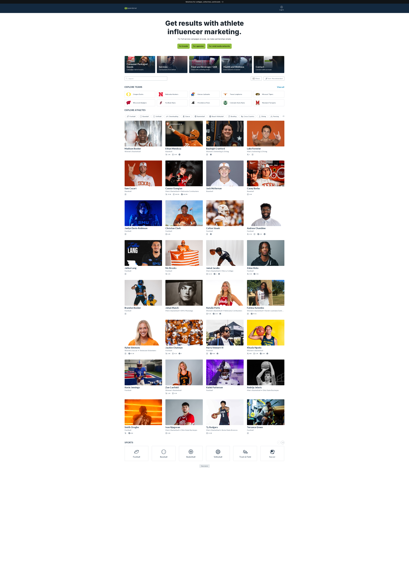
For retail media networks (219, 46)
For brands (183, 46)
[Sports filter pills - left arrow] (281, 116)
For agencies (198, 46)
